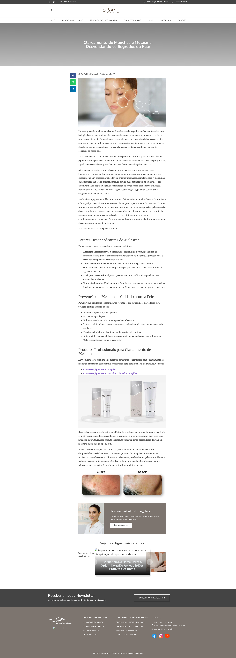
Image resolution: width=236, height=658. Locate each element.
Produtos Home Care (72, 20)
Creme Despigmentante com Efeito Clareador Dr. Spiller (110, 373)
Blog (150, 20)
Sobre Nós (166, 20)
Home (52, 20)
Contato (182, 20)
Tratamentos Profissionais (103, 20)
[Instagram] (53, 2)
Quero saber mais (120, 525)
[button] (51, 10)
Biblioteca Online (132, 20)
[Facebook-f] (49, 2)
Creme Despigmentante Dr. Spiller (99, 369)
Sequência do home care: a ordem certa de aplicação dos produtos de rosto (122, 565)
